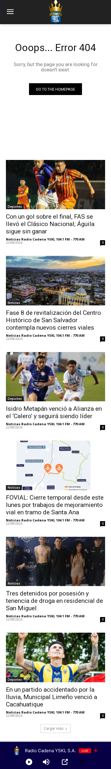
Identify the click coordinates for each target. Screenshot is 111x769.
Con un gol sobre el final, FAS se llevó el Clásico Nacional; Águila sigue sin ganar (50, 224)
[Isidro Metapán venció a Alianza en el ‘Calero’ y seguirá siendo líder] (55, 377)
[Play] (29, 762)
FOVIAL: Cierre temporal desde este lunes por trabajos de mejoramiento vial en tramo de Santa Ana (55, 505)
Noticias (14, 303)
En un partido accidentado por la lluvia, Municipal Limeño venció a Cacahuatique (51, 697)
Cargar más (53, 728)
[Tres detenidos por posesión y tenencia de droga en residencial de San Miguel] (55, 561)
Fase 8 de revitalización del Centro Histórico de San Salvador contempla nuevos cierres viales (53, 320)
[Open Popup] (65, 762)
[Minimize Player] (82, 762)
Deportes (15, 206)
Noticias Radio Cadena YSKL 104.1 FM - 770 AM (45, 239)
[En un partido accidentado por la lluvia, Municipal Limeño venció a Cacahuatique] (55, 657)
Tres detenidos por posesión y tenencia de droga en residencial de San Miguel (54, 601)
